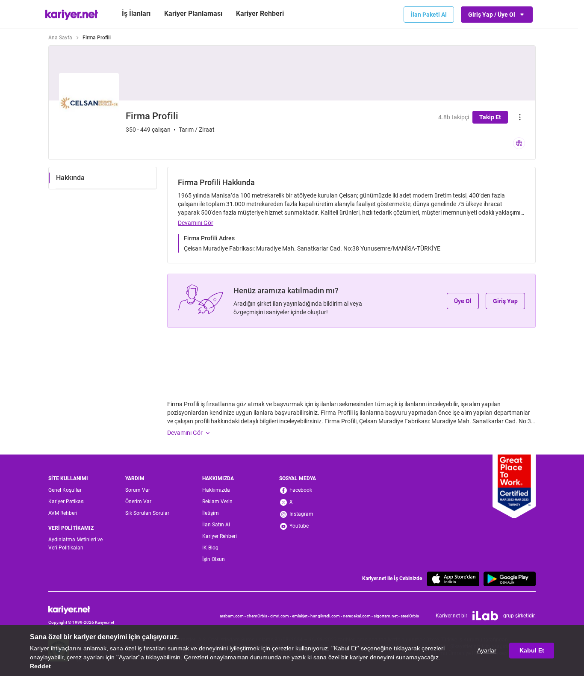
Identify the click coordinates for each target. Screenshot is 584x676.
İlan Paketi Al (429, 14)
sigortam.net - (387, 616)
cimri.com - (281, 616)
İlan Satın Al (216, 525)
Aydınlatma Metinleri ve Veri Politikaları (75, 544)
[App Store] (453, 578)
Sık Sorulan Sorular (147, 513)
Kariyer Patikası (66, 502)
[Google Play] (510, 578)
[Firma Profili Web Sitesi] (519, 143)
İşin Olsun (213, 559)
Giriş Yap (505, 301)
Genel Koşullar (65, 490)
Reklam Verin (217, 502)
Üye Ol (463, 301)
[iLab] (485, 615)
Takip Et (490, 117)
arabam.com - (233, 616)
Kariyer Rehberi (219, 536)
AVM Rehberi (62, 513)
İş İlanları (136, 13)
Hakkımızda (216, 490)
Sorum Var (137, 490)
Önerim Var (138, 502)
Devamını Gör (195, 222)
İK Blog (210, 548)
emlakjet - (301, 616)
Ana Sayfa (60, 38)
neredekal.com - (358, 616)
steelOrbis (410, 616)
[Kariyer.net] (81, 609)
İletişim (210, 513)
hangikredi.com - (326, 616)
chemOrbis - (258, 616)
